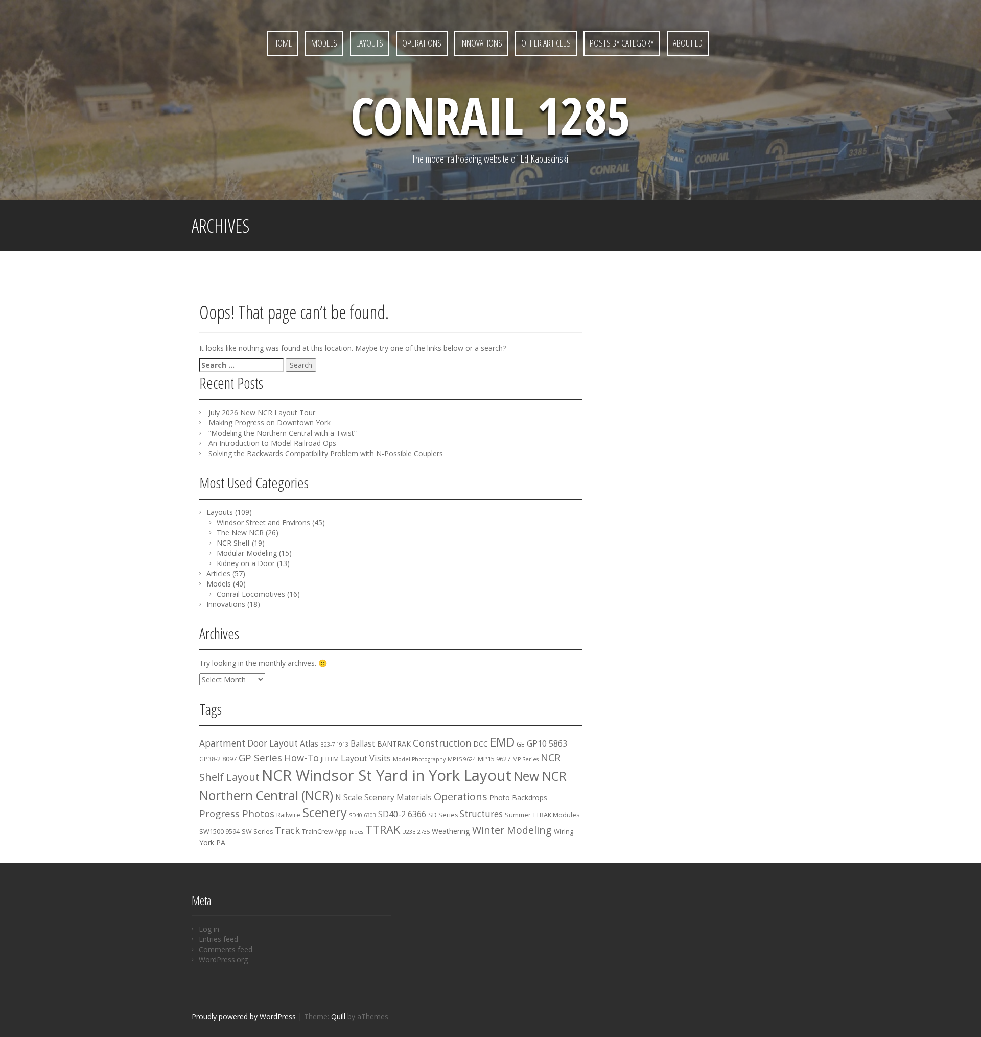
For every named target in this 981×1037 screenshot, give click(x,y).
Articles (218, 573)
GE (521, 744)
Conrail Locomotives (251, 594)
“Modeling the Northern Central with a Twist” (282, 433)
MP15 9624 (462, 759)
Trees (356, 832)
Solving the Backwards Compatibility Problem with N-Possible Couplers (325, 453)
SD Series (443, 814)
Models (324, 43)
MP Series (525, 759)
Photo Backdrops (518, 797)
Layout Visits (366, 758)
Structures (481, 814)
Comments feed (225, 949)
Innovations (481, 43)
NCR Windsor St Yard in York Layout (386, 775)
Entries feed (218, 939)
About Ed (688, 43)
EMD (502, 742)
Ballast (363, 743)
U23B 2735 (416, 832)
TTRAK (382, 829)
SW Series (257, 831)
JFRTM (330, 759)
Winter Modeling (512, 830)
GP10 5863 (547, 743)
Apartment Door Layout (248, 743)
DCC (480, 744)
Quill (338, 1016)
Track (287, 830)
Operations (421, 43)
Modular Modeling (247, 553)
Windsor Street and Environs (263, 522)
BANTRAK (394, 744)
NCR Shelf (233, 543)
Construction (442, 743)
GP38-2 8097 (218, 759)
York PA (212, 842)
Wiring (563, 831)
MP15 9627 (494, 759)
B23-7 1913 (334, 744)
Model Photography (419, 759)
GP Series (260, 757)
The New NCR (240, 532)
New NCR (540, 776)
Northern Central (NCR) (266, 795)
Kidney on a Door (246, 563)
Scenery (324, 812)
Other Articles (546, 43)
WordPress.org (223, 959)
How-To (301, 758)
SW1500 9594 (219, 831)
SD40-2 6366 (402, 814)
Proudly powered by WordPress (244, 1016)
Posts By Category (622, 43)
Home (282, 43)
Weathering (451, 831)
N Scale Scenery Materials (383, 797)
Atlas (309, 743)
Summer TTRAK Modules (542, 814)
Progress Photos (236, 813)
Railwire (288, 814)
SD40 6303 (362, 815)
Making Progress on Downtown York (269, 422)
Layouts (369, 43)
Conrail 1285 (490, 115)
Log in (209, 929)
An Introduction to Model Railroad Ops (272, 443)
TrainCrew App (324, 831)
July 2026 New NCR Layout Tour (261, 412)
